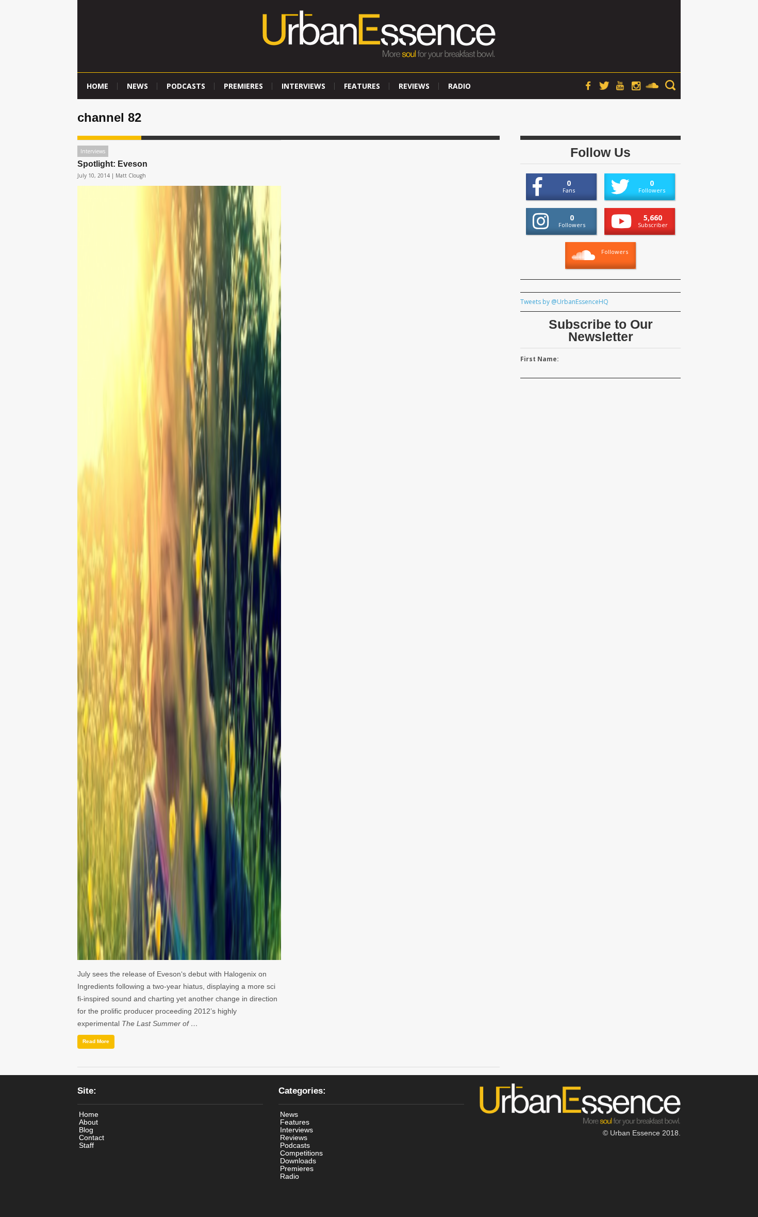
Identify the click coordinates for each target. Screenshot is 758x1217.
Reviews (414, 86)
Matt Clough (131, 175)
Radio (459, 86)
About (88, 1122)
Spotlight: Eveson (112, 163)
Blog (86, 1130)
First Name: (539, 359)
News (137, 86)
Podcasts (186, 86)
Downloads (298, 1161)
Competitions (301, 1153)
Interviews (303, 86)
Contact (91, 1137)
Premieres (243, 86)
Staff (86, 1145)
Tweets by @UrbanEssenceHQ (564, 301)
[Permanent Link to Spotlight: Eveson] (179, 573)
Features (362, 86)
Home (97, 86)
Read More (96, 1041)
